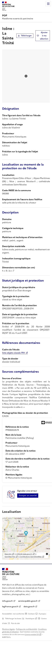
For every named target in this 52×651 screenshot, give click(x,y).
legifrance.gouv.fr (10, 606)
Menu (48, 3)
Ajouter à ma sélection (44, 35)
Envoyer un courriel (28, 495)
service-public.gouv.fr (28, 601)
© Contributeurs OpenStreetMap (30, 556)
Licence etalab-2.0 (32, 634)
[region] (26, 538)
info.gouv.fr (7, 601)
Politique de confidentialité (26, 629)
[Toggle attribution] (47, 554)
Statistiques (29, 618)
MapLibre (8, 554)
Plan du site (15, 623)
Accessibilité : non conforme (13, 614)
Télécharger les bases (13, 618)
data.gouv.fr (29, 606)
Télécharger (26, 35)
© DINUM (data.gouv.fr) (23, 554)
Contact (31, 614)
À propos (42, 614)
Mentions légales (8, 629)
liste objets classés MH (13, 352)
